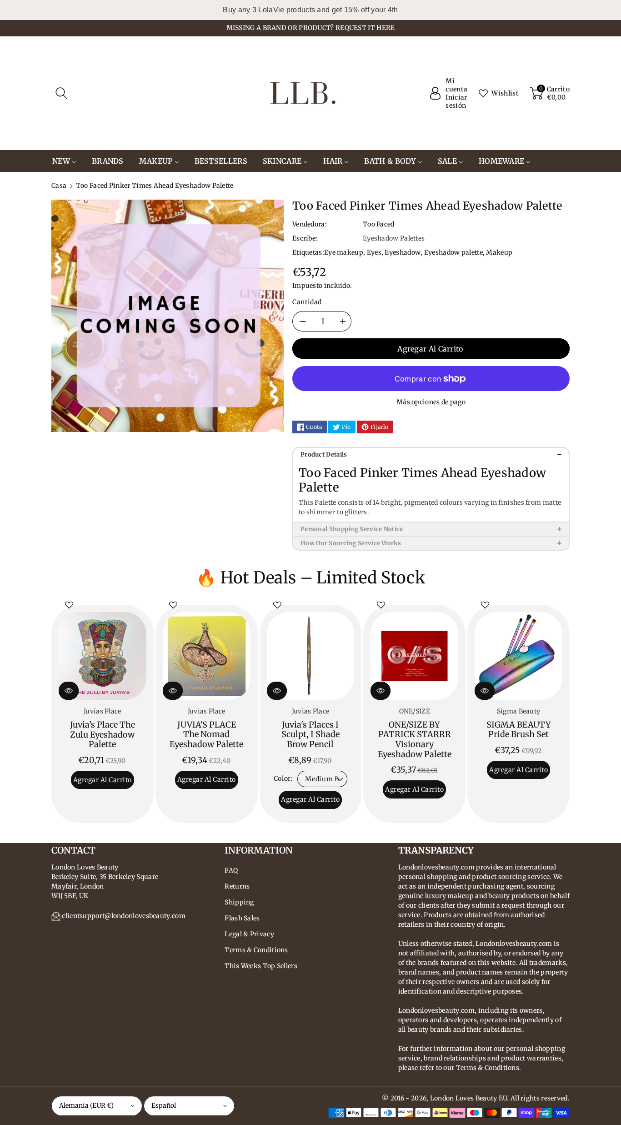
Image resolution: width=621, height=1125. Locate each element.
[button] (61, 93)
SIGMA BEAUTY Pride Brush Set (518, 729)
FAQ (231, 870)
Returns (237, 886)
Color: (283, 778)
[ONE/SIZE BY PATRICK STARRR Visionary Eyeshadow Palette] (414, 656)
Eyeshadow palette (453, 252)
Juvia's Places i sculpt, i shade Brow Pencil (310, 734)
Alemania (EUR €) (86, 1105)
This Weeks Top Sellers (261, 966)
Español (163, 1105)
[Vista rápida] (69, 691)
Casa (58, 185)
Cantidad (307, 302)
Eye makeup (343, 252)
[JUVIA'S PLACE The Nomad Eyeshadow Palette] (206, 656)
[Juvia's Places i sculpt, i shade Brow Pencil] (311, 656)
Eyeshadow (403, 252)
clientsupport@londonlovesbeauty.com (123, 916)
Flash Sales (242, 918)
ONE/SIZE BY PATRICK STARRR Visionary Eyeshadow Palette (414, 739)
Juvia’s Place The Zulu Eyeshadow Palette (102, 734)
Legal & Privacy (249, 934)
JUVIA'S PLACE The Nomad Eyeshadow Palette (206, 734)
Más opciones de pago (431, 402)
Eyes (374, 252)
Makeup (499, 252)
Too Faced (379, 224)
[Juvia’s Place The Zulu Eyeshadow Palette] (102, 656)
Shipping (239, 902)
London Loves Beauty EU (468, 1098)
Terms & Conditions (256, 950)
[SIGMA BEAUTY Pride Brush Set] (518, 656)
